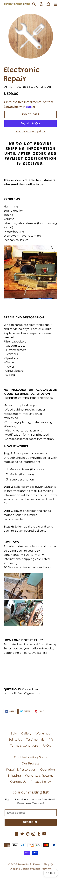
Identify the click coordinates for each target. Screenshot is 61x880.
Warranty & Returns (39, 775)
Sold (14, 733)
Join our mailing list (30, 792)
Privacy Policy (40, 781)
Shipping (14, 775)
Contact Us (18, 781)
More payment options (31, 131)
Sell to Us (15, 739)
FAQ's (47, 745)
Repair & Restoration (21, 769)
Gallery (26, 733)
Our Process (30, 763)
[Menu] (55, 4)
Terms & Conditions (24, 745)
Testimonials (35, 739)
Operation (47, 769)
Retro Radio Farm (29, 864)
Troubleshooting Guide (30, 757)
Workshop (42, 733)
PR (50, 739)
